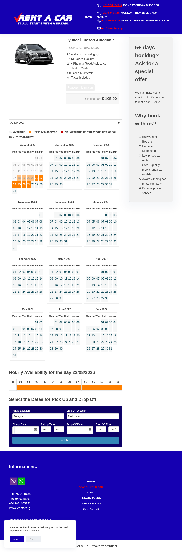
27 (28, 184)
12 (73, 164)
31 (14, 190)
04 (69, 158)
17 (65, 171)
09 (61, 164)
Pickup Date (19, 424)
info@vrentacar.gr (112, 28)
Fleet (91, 492)
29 (36, 184)
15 (56, 171)
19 (73, 171)
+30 (112, 5)
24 (14, 184)
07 (51, 164)
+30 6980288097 (20, 498)
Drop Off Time (103, 424)
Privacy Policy (91, 497)
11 (69, 164)
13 (78, 164)
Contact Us (91, 508)
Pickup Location (21, 410)
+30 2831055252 (20, 503)
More (100, 16)
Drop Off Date (75, 424)
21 (51, 177)
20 (78, 171)
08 (56, 164)
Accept (17, 539)
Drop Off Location (76, 410)
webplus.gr (111, 545)
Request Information (80, 87)
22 (36, 177)
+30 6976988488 (20, 494)
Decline (33, 539)
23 (41, 177)
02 (61, 158)
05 (73, 158)
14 (51, 171)
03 (65, 158)
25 (19, 184)
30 (41, 184)
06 (78, 158)
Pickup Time (48, 424)
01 (56, 158)
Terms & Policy (90, 503)
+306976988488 (110, 20)
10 (65, 164)
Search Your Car (91, 487)
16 (61, 171)
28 (32, 184)
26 (24, 184)
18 (69, 171)
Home (88, 16)
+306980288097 (110, 12)
